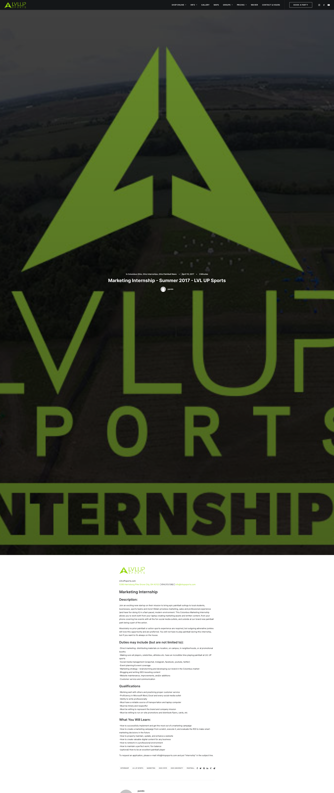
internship (124, 768)
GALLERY (205, 5)
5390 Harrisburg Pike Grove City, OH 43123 (139, 584)
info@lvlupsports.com (185, 584)
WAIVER (254, 5)
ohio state (163, 768)
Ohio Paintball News (168, 274)
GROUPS (227, 5)
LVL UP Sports (137, 768)
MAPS (216, 5)
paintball (190, 768)
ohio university (177, 768)
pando (170, 289)
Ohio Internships (150, 274)
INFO (192, 5)
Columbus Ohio (135, 274)
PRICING (241, 5)
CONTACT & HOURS (271, 5)
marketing (151, 768)
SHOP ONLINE (178, 5)
